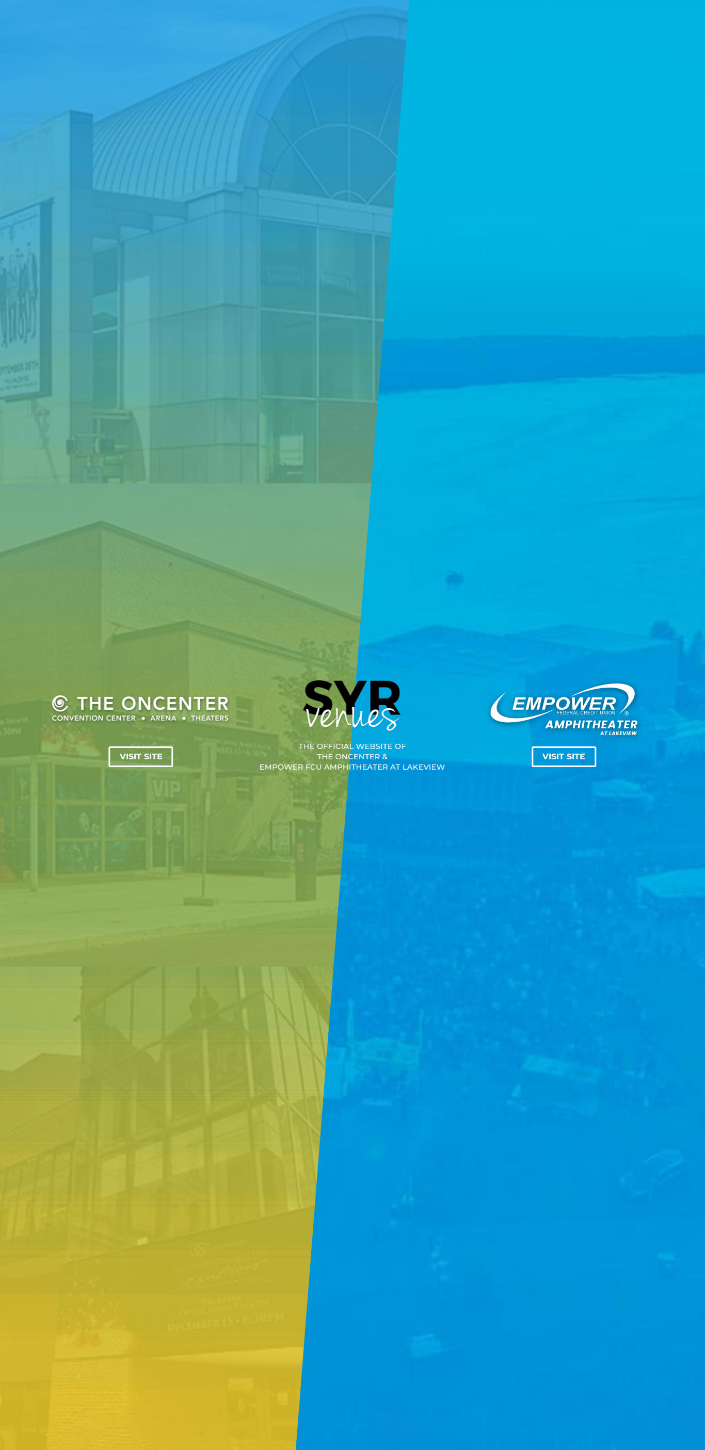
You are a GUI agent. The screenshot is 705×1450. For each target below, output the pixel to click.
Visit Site (141, 757)
